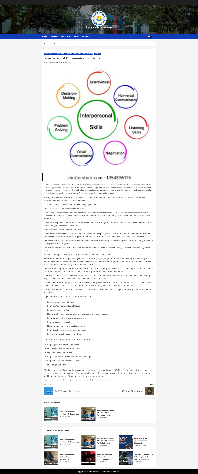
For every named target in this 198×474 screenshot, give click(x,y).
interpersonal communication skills (83, 53)
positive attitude (86, 380)
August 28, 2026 (66, 416)
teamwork (96, 380)
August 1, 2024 (65, 462)
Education (69, 53)
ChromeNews (105, 471)
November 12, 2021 (66, 62)
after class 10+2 (49, 53)
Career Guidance (60, 53)
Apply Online (66, 37)
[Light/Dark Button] (150, 37)
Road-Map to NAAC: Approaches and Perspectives (142, 440)
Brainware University (52, 62)
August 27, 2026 (103, 418)
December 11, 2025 (141, 446)
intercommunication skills (57, 380)
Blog (76, 37)
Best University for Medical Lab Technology (69, 413)
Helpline (85, 37)
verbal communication (106, 380)
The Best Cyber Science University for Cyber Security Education (143, 456)
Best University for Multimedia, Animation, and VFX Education (106, 456)
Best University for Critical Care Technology (67, 456)
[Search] (154, 37)
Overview (54, 37)
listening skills (70, 380)
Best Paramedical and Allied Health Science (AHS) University (105, 412)
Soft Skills (97, 53)
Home (44, 37)
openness (78, 380)
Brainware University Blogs (99, 27)
